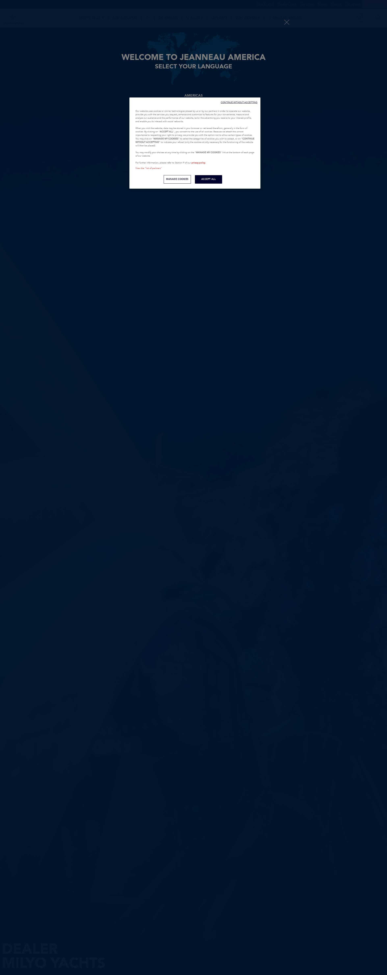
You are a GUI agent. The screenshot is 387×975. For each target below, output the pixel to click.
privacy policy (198, 162)
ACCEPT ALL (208, 179)
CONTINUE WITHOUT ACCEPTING (239, 102)
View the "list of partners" (148, 168)
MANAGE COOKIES (177, 179)
